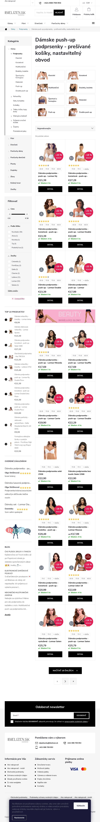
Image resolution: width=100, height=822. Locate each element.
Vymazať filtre (19, 299)
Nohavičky (17, 96)
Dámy (13, 49)
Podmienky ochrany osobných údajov (44, 797)
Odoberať (81, 715)
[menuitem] (12, 23)
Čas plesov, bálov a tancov (18, 551)
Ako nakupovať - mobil (16, 768)
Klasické (19, 58)
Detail (50, 189)
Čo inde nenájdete (14, 782)
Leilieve (16, 277)
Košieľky (16, 105)
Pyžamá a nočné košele (19, 121)
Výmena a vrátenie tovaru (47, 775)
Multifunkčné (20, 67)
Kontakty (40, 786)
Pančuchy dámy (16, 151)
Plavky (13, 164)
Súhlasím (81, 805)
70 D (49, 579)
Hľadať (59, 12)
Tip (14, 244)
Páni (12, 138)
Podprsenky (17, 54)
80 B (59, 169)
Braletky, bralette (22, 71)
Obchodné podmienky (15, 772)
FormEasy (16, 265)
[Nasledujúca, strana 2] (65, 681)
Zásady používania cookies (17, 779)
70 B (47, 169)
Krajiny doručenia (43, 779)
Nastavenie (19, 817)
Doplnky (13, 170)
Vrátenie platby (43, 772)
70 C (79, 169)
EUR (88, 3)
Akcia (14, 236)
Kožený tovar (15, 183)
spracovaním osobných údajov (76, 721)
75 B (53, 169)
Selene (15, 285)
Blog (9, 786)
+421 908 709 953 (74, 743)
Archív (7, 615)
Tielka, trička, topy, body (20, 110)
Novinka (15, 240)
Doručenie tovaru (43, 765)
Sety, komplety (18, 101)
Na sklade (17, 232)
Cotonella (16, 261)
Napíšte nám (42, 783)
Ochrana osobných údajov (17, 775)
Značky (13, 189)
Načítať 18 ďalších (63, 670)
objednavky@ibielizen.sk (48, 743)
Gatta (14, 269)
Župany (16, 127)
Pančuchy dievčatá (17, 157)
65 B (41, 169)
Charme (15, 273)
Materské (19, 82)
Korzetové (19, 62)
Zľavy (12, 176)
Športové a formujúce (20, 76)
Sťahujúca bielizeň (20, 116)
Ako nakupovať (10, 1)
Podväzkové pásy (19, 131)
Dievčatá (13, 145)
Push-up (19, 86)
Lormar (16, 281)
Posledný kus (17, 248)
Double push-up (22, 91)
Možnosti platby (43, 768)
